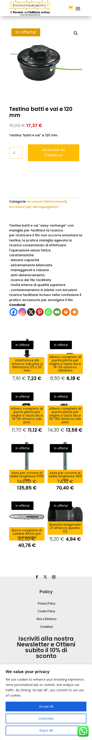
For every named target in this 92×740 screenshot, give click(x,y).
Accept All (46, 706)
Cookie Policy (46, 611)
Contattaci (46, 626)
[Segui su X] (45, 577)
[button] (76, 33)
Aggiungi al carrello (53, 152)
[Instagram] (22, 312)
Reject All (46, 730)
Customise (46, 718)
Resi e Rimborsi (46, 619)
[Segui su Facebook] (36, 577)
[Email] (57, 312)
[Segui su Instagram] (53, 577)
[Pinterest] (40, 312)
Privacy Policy (46, 603)
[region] (46, 702)
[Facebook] (13, 312)
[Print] (66, 312)
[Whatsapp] (48, 312)
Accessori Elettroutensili (46, 201)
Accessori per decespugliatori (34, 207)
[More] (74, 312)
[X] (31, 312)
